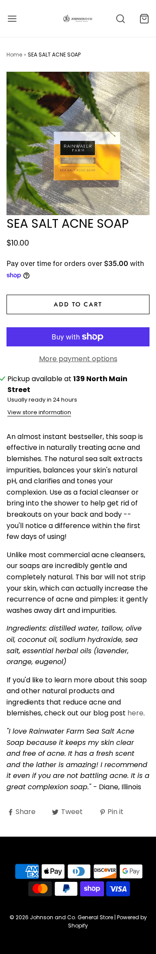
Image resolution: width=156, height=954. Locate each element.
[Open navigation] (12, 18)
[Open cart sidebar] (144, 18)
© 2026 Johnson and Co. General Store (61, 917)
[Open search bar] (120, 18)
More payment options (78, 359)
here (135, 713)
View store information (39, 412)
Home (14, 54)
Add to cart (78, 304)
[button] (78, 143)
